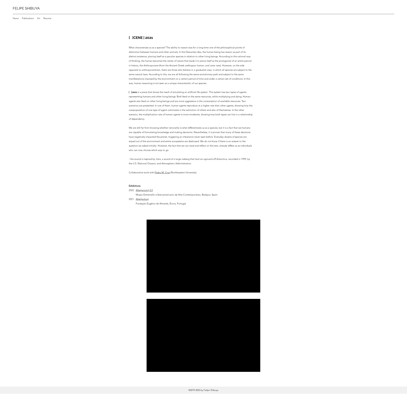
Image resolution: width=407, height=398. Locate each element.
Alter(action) (142, 199)
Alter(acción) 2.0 (144, 190)
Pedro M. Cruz (162, 172)
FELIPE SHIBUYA (26, 8)
